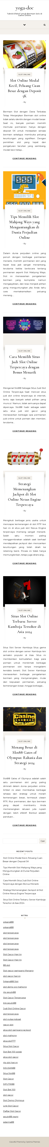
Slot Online (24, 74)
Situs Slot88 (9, 1073)
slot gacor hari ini (11, 976)
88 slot (6, 965)
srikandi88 (8, 922)
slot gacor (8, 1095)
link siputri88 (9, 1003)
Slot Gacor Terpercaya (14, 997)
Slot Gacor (8, 1078)
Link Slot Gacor (11, 1106)
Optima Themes (33, 1142)
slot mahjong (10, 1035)
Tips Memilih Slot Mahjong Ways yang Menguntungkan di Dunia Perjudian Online (24, 227)
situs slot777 (9, 1041)
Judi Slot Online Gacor (14, 1008)
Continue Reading (24, 158)
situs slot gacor (10, 1057)
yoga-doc (25, 8)
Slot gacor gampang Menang (18, 970)
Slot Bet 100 (9, 1089)
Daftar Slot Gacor (12, 1111)
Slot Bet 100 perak (12, 1051)
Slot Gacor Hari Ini (12, 954)
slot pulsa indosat (12, 1019)
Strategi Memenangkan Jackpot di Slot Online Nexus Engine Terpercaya (24, 494)
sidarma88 (8, 1122)
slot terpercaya (11, 933)
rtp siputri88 (9, 992)
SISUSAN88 (9, 1068)
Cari (43, 841)
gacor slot (8, 1024)
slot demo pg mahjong (15, 987)
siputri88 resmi (10, 1116)
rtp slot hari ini (10, 1062)
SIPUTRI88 (8, 1084)
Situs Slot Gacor (11, 1046)
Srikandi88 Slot (10, 981)
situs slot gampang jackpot (17, 1030)
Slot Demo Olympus (13, 1100)
